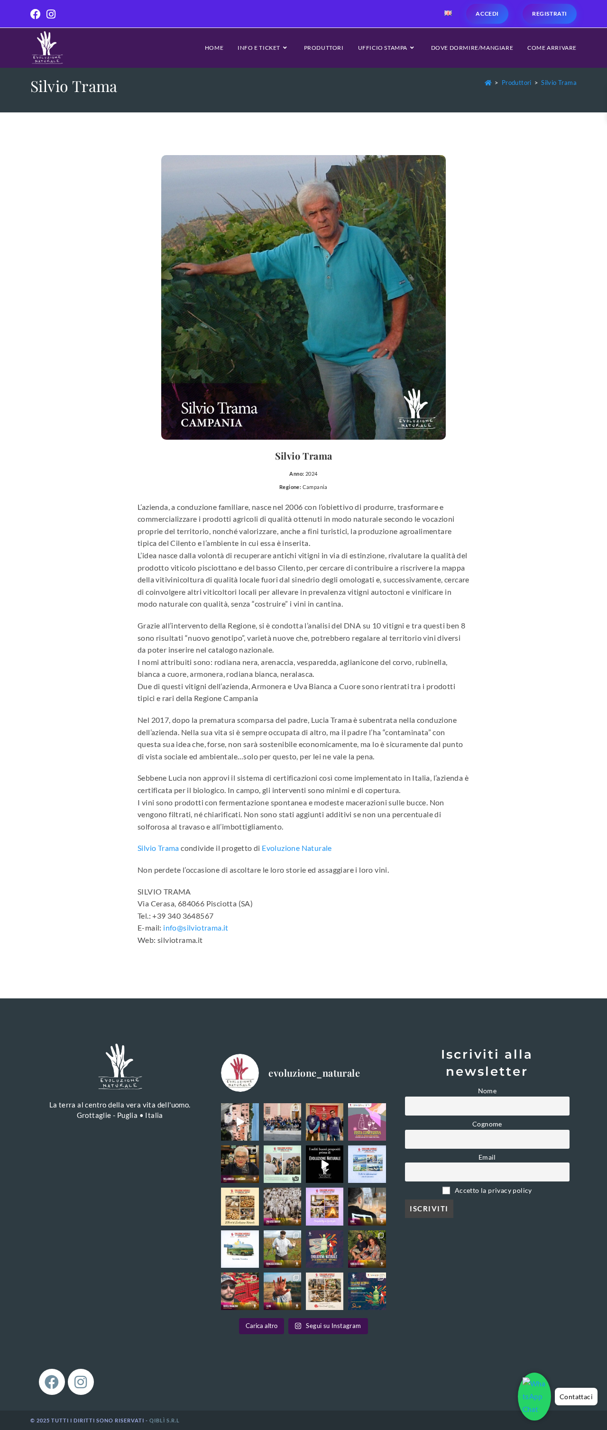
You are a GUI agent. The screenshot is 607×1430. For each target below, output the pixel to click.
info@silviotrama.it (196, 927)
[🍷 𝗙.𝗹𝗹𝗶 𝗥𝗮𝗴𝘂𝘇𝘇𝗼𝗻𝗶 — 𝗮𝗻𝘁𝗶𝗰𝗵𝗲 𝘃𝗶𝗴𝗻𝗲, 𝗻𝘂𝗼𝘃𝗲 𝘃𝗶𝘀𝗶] (239, 1291)
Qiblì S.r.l (164, 1420)
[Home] (488, 82)
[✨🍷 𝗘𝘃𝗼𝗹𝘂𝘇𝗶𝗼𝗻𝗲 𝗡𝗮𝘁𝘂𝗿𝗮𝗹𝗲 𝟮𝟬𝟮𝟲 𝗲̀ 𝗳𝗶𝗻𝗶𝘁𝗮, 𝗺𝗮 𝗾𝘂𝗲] (324, 1122)
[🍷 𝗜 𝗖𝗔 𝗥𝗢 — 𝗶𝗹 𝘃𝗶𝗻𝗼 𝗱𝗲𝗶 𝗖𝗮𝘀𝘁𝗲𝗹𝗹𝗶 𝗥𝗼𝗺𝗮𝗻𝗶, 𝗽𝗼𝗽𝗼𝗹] (282, 1291)
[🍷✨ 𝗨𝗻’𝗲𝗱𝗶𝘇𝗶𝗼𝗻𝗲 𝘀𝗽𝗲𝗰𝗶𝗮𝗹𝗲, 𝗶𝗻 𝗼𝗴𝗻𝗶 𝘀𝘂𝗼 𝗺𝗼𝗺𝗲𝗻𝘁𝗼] (282, 1122)
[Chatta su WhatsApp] (534, 1397)
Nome (487, 1091)
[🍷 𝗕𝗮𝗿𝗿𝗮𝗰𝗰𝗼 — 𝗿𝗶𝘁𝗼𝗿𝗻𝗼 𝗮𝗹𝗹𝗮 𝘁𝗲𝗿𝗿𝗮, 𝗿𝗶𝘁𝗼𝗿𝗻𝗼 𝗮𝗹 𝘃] (282, 1249)
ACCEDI (487, 13)
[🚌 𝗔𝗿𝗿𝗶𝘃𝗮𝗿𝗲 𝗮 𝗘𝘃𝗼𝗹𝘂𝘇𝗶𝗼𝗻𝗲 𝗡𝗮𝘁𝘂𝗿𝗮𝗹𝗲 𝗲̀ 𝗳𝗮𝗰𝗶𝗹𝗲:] (239, 1249)
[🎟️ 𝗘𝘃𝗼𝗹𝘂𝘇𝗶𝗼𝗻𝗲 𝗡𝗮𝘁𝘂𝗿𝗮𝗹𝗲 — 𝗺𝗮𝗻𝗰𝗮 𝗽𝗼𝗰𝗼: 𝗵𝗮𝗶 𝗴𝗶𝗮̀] (324, 1249)
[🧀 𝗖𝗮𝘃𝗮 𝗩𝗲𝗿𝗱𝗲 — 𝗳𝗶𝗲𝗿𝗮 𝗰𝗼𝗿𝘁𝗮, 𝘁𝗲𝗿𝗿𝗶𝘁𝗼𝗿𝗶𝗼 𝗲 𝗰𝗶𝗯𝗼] (282, 1206)
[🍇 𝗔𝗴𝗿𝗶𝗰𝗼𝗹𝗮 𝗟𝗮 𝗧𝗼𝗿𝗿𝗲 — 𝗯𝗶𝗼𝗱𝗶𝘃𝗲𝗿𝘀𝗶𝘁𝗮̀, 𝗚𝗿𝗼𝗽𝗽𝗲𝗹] (367, 1249)
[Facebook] (52, 1382)
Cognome (487, 1124)
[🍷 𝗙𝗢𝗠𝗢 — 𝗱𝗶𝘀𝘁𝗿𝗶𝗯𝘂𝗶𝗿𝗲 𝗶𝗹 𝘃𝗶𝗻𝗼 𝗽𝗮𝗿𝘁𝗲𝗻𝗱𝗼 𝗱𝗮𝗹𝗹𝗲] (367, 1206)
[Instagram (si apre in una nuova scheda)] (51, 14)
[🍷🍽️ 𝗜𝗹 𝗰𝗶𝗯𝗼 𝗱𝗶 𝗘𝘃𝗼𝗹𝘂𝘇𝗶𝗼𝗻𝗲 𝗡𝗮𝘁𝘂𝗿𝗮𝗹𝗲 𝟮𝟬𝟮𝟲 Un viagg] (239, 1206)
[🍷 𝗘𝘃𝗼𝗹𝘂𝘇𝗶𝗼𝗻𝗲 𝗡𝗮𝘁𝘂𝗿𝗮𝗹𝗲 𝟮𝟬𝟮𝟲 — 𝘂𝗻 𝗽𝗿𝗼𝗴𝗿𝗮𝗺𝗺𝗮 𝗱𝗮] (367, 1291)
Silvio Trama (559, 82)
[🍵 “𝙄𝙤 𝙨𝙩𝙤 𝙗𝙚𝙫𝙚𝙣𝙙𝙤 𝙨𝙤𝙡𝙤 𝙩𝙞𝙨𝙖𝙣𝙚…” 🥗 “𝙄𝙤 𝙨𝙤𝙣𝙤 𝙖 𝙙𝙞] (324, 1164)
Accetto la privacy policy (492, 1190)
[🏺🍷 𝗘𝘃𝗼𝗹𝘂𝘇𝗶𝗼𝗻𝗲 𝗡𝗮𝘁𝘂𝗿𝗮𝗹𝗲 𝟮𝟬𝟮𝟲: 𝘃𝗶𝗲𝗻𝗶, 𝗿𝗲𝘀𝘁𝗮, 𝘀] (324, 1206)
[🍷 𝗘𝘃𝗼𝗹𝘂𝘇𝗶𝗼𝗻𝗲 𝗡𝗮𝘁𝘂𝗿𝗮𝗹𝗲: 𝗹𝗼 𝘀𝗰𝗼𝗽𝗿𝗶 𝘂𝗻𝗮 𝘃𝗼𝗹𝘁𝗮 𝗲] (239, 1122)
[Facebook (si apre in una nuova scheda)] (37, 14)
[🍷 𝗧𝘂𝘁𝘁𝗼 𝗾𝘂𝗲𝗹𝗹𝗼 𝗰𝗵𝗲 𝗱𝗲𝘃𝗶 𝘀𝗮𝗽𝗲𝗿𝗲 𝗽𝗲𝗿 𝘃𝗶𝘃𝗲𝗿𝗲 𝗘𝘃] (367, 1164)
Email (487, 1157)
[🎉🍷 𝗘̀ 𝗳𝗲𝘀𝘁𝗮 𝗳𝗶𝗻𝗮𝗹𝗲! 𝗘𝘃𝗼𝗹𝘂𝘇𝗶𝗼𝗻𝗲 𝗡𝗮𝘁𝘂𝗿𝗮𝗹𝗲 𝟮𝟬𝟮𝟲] (367, 1122)
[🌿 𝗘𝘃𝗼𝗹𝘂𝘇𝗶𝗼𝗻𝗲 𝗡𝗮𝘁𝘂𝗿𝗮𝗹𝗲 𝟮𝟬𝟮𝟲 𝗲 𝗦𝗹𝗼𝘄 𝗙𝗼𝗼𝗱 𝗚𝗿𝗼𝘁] (324, 1291)
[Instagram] (81, 1382)
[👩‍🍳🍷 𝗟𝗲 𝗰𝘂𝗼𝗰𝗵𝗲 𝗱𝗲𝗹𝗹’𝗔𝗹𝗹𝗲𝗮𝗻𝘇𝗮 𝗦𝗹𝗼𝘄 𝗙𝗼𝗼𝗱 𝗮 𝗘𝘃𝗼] (239, 1164)
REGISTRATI (549, 13)
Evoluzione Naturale (297, 847)
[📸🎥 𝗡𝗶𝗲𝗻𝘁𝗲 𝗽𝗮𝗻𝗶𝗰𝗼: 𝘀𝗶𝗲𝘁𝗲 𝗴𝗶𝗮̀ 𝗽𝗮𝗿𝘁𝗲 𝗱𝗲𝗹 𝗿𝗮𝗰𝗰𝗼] (282, 1164)
